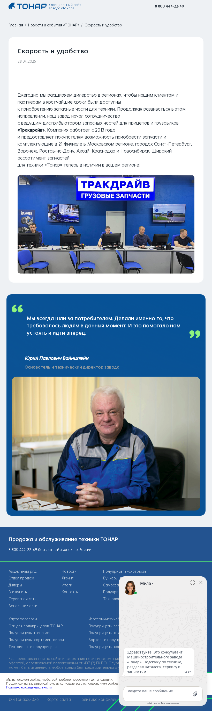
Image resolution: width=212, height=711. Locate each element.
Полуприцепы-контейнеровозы (115, 647)
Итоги (67, 585)
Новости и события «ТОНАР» (53, 25)
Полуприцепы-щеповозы (30, 633)
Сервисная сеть (22, 599)
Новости (69, 571)
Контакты (70, 592)
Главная (16, 25)
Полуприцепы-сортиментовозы (36, 640)
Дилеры (15, 585)
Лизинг (67, 578)
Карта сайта (59, 699)
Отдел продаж (21, 578)
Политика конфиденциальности (109, 699)
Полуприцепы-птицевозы (110, 633)
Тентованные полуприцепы (33, 647)
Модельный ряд (22, 571)
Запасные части (23, 606)
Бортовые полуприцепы (109, 640)
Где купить (18, 592)
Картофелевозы (23, 619)
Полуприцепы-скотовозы (125, 571)
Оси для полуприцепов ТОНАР (36, 626)
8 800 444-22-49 (169, 6)
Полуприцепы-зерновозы (110, 626)
